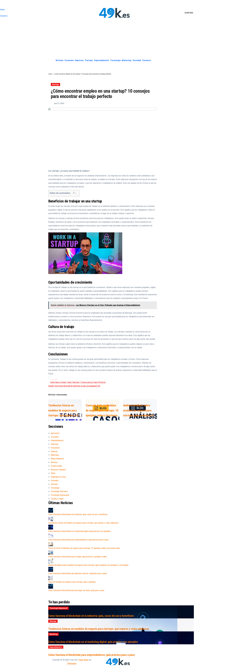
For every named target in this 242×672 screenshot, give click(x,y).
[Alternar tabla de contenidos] (74, 193)
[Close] (1, 4)
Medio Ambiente (57, 458)
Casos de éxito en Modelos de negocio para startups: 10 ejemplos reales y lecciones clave (84, 548)
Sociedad (137, 60)
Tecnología (115, 60)
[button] (192, 60)
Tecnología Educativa (59, 491)
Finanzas (54, 451)
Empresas (79, 60)
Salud (53, 473)
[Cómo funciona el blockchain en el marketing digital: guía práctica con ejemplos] (50, 527)
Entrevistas (55, 448)
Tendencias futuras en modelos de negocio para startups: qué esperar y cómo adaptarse (83, 523)
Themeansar (71, 663)
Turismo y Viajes (57, 499)
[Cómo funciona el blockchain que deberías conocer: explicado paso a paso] (50, 569)
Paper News (83, 660)
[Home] (52, 60)
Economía (69, 60)
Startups (89, 60)
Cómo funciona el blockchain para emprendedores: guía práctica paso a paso (78, 539)
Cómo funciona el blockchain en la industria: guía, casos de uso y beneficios (78, 514)
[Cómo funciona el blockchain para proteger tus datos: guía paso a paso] (50, 586)
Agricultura (55, 433)
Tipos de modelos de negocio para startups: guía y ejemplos (72, 582)
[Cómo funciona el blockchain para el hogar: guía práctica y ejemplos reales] (50, 552)
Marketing (126, 60)
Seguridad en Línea (58, 477)
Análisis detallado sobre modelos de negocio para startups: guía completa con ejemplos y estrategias (88, 565)
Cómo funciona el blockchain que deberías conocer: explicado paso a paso (77, 573)
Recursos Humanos (58, 469)
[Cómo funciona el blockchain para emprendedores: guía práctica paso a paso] (50, 535)
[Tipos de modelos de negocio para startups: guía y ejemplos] (50, 577)
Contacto (3, 16)
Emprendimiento (101, 60)
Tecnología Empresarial (60, 495)
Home (2, 9)
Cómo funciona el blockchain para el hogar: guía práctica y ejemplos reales (77, 556)
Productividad (56, 466)
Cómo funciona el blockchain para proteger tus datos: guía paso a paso (76, 590)
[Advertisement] (121, 38)
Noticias (59, 60)
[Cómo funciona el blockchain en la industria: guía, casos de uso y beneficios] (50, 510)
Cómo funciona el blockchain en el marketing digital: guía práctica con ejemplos (79, 531)
